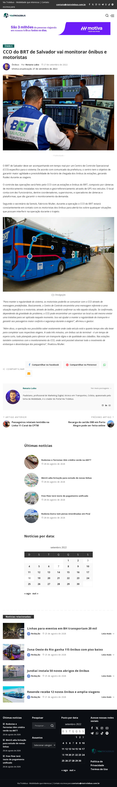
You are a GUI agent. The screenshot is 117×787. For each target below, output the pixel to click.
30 (78, 584)
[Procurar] (107, 15)
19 (39, 578)
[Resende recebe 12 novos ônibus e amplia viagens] (13, 694)
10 (87, 566)
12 (39, 572)
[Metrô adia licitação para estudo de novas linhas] (31, 480)
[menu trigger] (112, 15)
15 (68, 572)
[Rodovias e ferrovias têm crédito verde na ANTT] (31, 462)
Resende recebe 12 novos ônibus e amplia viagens (63, 692)
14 (58, 572)
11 (29, 572)
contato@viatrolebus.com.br (71, 4)
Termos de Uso (99, 769)
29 (68, 584)
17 (87, 572)
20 (49, 578)
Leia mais (106, 633)
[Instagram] (96, 4)
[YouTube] (99, 4)
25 (29, 584)
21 (58, 578)
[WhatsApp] (106, 4)
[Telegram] (102, 4)
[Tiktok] (109, 4)
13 (49, 572)
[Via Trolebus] (102, 751)
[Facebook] (89, 4)
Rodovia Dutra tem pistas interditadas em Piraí (65, 513)
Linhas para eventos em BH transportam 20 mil (62, 628)
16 (78, 572)
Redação (35, 633)
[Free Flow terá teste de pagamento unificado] (31, 498)
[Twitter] (92, 4)
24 (87, 578)
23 (78, 578)
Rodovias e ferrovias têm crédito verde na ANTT (66, 460)
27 (49, 584)
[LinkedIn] (106, 405)
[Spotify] (112, 4)
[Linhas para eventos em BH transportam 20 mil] (13, 631)
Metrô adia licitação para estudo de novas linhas (66, 478)
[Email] (28, 373)
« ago (27, 593)
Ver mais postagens (100, 388)
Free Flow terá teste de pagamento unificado (64, 495)
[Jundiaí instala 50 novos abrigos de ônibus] (13, 673)
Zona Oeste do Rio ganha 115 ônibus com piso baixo (65, 649)
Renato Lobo (32, 64)
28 (58, 584)
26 (39, 584)
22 (68, 578)
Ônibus (9, 46)
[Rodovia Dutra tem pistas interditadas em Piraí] (31, 516)
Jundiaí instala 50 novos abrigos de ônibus (58, 671)
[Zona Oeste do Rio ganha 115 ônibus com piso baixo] (13, 652)
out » (35, 593)
